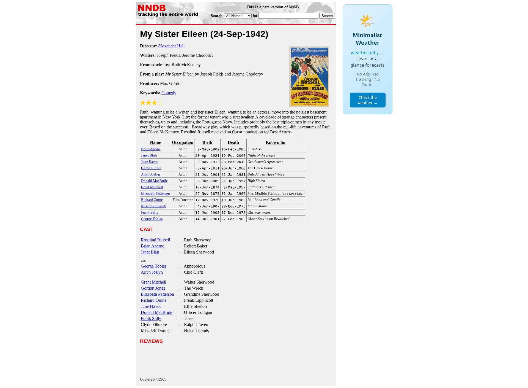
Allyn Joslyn (152, 272)
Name (155, 142)
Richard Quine (153, 300)
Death (233, 142)
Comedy (168, 92)
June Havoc (151, 306)
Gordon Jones (153, 288)
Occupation (182, 142)
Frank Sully (151, 318)
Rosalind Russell (155, 240)
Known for (276, 142)
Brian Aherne (152, 246)
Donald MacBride (156, 312)
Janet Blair (150, 252)
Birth (207, 142)
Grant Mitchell (153, 282)
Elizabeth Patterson (157, 294)
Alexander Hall (171, 46)
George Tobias (153, 266)
